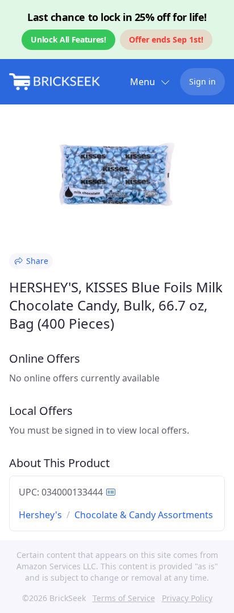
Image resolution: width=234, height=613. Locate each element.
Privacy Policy (187, 598)
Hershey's (40, 515)
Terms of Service (124, 598)
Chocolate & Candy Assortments (143, 515)
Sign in (202, 81)
